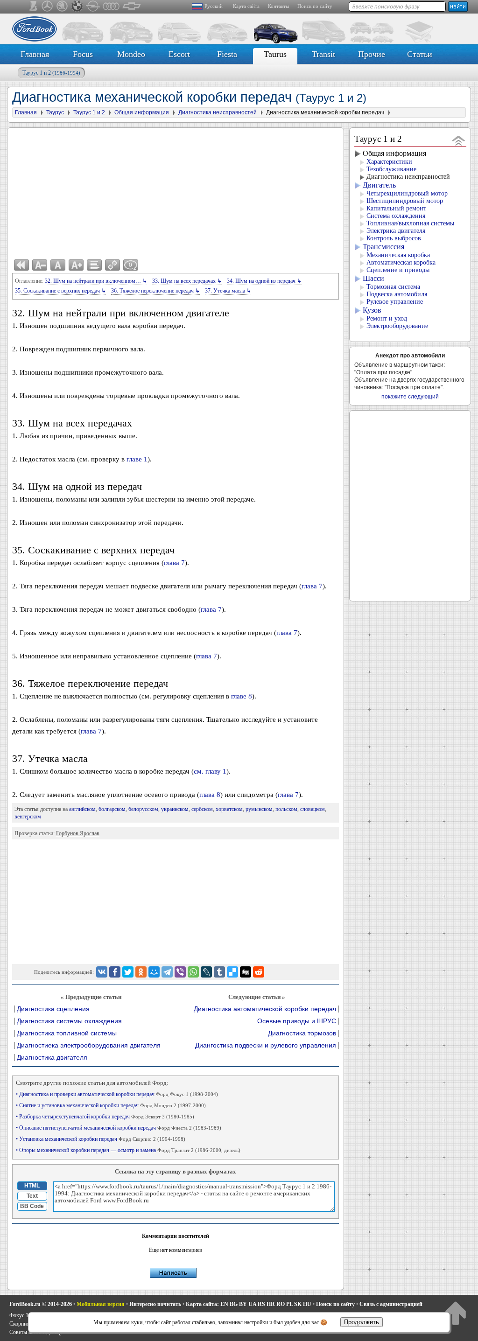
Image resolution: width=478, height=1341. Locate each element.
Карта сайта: (202, 1304)
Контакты (278, 6)
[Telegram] (167, 972)
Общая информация (394, 153)
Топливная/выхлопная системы (410, 223)
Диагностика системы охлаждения (69, 1021)
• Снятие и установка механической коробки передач (111, 1105)
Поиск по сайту (314, 6)
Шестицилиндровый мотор (404, 200)
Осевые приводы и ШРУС (296, 1021)
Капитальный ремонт (396, 208)
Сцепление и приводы (397, 269)
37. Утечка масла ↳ (228, 290)
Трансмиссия (383, 247)
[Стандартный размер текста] (58, 265)
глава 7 (174, 562)
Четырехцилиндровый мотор (407, 193)
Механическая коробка (398, 254)
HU (307, 1304)
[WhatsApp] (193, 972)
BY (243, 1304)
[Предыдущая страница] (21, 265)
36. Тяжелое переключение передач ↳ (155, 290)
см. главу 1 (210, 771)
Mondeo (131, 54)
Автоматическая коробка (401, 262)
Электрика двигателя (395, 230)
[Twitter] (128, 972)
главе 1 (137, 459)
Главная (35, 54)
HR (271, 1304)
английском (82, 809)
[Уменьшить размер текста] (40, 265)
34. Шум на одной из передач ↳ (264, 281)
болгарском (112, 809)
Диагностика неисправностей (408, 176)
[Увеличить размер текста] (76, 265)
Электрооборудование (397, 325)
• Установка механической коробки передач (100, 1139)
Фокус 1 (18, 1315)
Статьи (419, 54)
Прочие (371, 54)
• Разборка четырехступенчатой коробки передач (105, 1116)
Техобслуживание (391, 169)
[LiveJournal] (206, 972)
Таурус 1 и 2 (51, 73)
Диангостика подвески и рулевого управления (265, 1045)
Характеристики (389, 161)
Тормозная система (393, 286)
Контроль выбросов (393, 238)
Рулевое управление (394, 301)
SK (298, 1304)
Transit (323, 54)
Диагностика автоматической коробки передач (265, 1009)
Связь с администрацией (390, 1304)
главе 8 (241, 696)
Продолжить (361, 1322)
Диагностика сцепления (53, 1009)
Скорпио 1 (21, 1323)
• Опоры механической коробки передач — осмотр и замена (128, 1150)
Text (32, 1196)
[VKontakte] (101, 972)
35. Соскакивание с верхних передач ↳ (60, 290)
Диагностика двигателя (52, 1057)
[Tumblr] (219, 972)
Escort (179, 54)
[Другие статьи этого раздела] (94, 265)
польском (286, 809)
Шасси (373, 278)
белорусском (143, 809)
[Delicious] (232, 972)
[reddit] (258, 972)
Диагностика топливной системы (67, 1033)
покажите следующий (410, 396)
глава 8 (209, 794)
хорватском (229, 809)
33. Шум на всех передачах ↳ (187, 281)
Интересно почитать (155, 1304)
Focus (83, 54)
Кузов (372, 310)
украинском (175, 809)
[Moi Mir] (154, 972)
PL (289, 1304)
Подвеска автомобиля (396, 294)
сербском (202, 809)
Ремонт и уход (386, 318)
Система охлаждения (395, 215)
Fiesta (227, 54)
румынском (259, 809)
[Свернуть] (458, 140)
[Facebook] (114, 972)
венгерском (27, 816)
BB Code (32, 1206)
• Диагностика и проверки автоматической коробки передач (117, 1094)
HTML (32, 1185)
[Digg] (245, 972)
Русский (213, 6)
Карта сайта (246, 6)
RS (261, 1304)
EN (224, 1304)
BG (234, 1304)
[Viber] (180, 972)
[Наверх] (455, 1313)
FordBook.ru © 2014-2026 (40, 1304)
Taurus (275, 54)
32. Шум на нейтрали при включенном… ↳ (96, 281)
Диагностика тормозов (302, 1033)
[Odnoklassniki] (141, 972)
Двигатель (379, 185)
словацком (312, 809)
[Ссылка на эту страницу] (112, 265)
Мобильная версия (101, 1304)
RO (280, 1304)
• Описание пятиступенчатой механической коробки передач (118, 1127)
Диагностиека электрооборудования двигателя (89, 1045)
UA (252, 1304)
